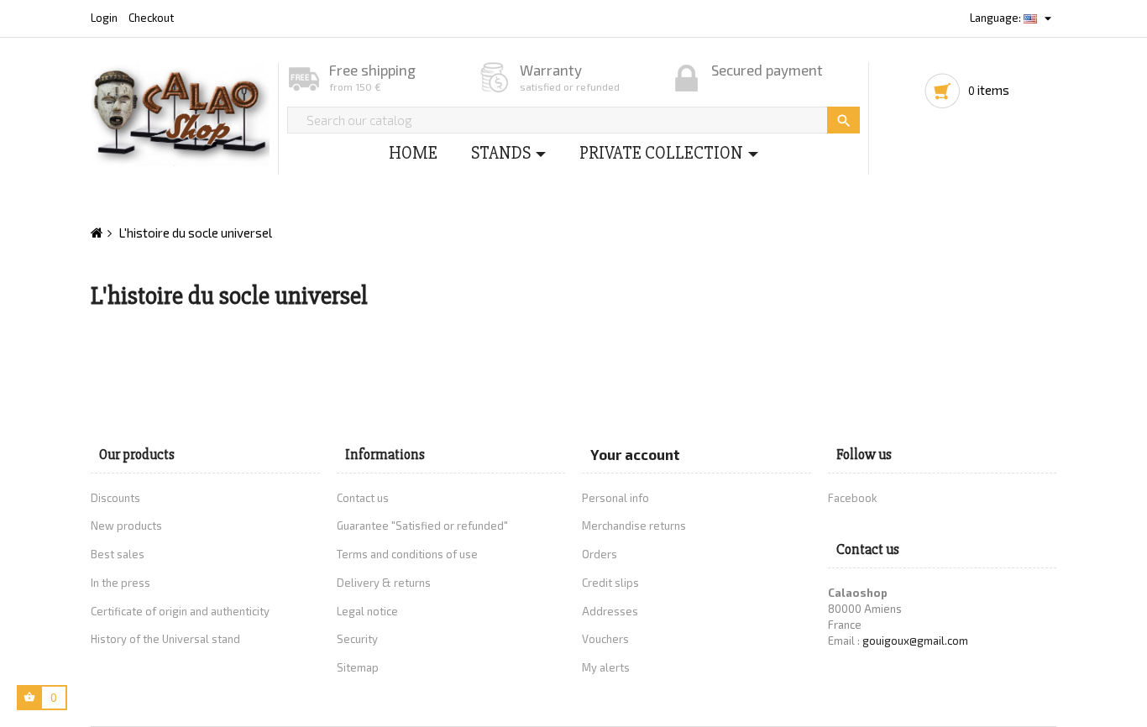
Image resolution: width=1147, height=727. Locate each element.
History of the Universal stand (165, 639)
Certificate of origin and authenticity (180, 611)
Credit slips (610, 582)
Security (357, 639)
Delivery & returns (384, 582)
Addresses (610, 611)
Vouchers (605, 639)
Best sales (117, 554)
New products (126, 525)
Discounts (115, 498)
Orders (599, 554)
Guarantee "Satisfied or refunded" (422, 525)
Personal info (615, 498)
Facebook (852, 498)
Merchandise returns (634, 525)
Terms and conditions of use (407, 554)
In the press (120, 582)
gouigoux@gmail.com (915, 640)
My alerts (606, 667)
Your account (635, 454)
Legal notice (367, 611)
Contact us (363, 498)
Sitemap (358, 667)
